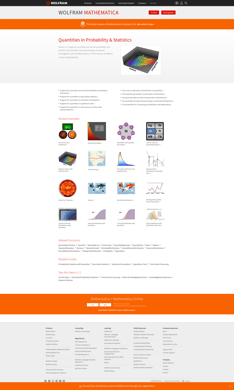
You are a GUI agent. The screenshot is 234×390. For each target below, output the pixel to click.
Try (93, 305)
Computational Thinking (142, 346)
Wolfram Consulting (82, 331)
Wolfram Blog (109, 371)
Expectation (120, 251)
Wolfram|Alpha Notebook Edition (58, 349)
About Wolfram (168, 363)
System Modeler (52, 344)
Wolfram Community (112, 368)
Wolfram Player (51, 364)
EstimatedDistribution (110, 248)
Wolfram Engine (51, 361)
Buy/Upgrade (168, 12)
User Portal (167, 338)
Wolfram (88, 12)
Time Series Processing (159, 264)
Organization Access (170, 344)
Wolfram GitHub (81, 368)
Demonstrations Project (142, 355)
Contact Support (169, 353)
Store (165, 331)
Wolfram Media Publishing (143, 367)
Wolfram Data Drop (141, 358)
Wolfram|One (50, 331)
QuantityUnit (137, 245)
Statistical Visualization (121, 264)
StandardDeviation (66, 248)
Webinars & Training (111, 340)
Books (106, 362)
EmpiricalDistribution (155, 248)
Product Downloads (170, 334)
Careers (165, 366)
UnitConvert (107, 245)
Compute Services (52, 341)
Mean (148, 245)
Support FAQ (167, 349)
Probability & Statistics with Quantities (74, 264)
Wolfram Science (140, 364)
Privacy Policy (175, 381)
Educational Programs (112, 343)
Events (165, 372)
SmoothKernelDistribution (133, 248)
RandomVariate (92, 248)
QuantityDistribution (66, 245)
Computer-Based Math (142, 343)
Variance (80, 248)
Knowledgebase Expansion (160, 277)
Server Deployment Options (56, 373)
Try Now (154, 12)
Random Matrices (65, 280)
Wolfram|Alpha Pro (53, 353)
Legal (166, 381)
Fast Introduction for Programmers (111, 353)
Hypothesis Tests (140, 264)
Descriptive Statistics (100, 264)
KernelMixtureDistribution (69, 251)
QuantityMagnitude (122, 245)
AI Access (49, 338)
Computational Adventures (143, 349)
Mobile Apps (50, 356)
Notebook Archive (81, 365)
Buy (105, 305)
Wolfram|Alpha (139, 331)
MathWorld (138, 361)
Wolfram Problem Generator (144, 334)
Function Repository (82, 345)
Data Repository (81, 342)
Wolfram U (108, 331)
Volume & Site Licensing (54, 369)
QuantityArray (93, 245)
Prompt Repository (82, 354)
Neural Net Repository (83, 351)
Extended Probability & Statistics (85, 277)
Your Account (167, 341)
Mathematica (50, 334)
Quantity (81, 245)
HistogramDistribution (92, 251)
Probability (107, 251)
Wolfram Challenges (141, 338)
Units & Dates (63, 277)
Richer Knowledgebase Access (134, 277)
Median (156, 245)
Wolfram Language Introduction (116, 348)
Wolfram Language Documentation (111, 335)
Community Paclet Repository (86, 348)
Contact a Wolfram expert (126, 310)
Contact (166, 369)
